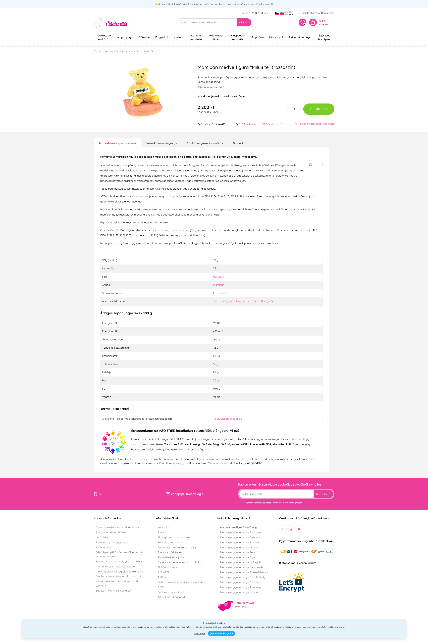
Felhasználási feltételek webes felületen (181, 582)
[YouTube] (299, 529)
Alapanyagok (111, 51)
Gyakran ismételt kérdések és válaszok (119, 527)
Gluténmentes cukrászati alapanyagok (118, 576)
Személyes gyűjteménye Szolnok (239, 582)
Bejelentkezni (323, 494)
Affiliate (162, 577)
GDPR (161, 587)
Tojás (216, 418)
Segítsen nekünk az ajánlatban (114, 590)
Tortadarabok (104, 547)
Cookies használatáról (171, 592)
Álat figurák (267, 301)
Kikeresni (244, 22)
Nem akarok (199, 633)
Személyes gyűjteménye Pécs (237, 552)
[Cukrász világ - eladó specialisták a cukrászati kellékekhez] (111, 23)
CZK (254, 13)
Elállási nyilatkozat (168, 567)
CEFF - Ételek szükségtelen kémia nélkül (120, 571)
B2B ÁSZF (164, 572)
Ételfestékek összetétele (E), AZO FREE (119, 561)
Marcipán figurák (144, 51)
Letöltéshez (102, 537)
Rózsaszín (219, 276)
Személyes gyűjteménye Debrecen (240, 537)
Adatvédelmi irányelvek (172, 597)
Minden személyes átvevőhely (238, 527)
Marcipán (127, 51)
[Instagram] (291, 529)
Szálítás (162, 532)
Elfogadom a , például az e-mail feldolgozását (272, 502)
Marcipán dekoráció (246, 301)
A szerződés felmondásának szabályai (180, 562)
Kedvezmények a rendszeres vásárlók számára (118, 583)
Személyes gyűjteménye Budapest (240, 532)
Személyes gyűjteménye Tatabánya (241, 587)
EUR (262, 13)
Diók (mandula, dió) (231, 418)
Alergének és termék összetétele (115, 566)
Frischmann (250, 124)
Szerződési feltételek (170, 552)
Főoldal (97, 51)
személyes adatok (263, 502)
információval (338, 627)
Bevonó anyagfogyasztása (112, 542)
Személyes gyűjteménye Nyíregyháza (242, 562)
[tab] (117, 142)
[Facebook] (283, 529)
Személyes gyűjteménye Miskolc (239, 547)
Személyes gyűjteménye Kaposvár (240, 592)
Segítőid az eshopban (170, 542)
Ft (268, 13)
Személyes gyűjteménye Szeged (239, 542)
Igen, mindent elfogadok (221, 633)
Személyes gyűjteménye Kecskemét (241, 567)
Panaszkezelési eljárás (171, 557)
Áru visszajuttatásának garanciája (177, 547)
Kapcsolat (163, 527)
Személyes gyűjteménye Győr (238, 557)
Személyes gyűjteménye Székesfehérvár (244, 572)
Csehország (220, 293)
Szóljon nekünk (218, 463)
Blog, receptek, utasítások (111, 532)
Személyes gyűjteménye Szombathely (242, 577)
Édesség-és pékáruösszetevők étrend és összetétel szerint (119, 554)
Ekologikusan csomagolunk (174, 537)
